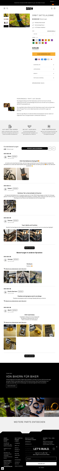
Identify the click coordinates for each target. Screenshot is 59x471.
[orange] (46, 40)
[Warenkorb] (54, 8)
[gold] (49, 40)
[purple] (52, 40)
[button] (35, 19)
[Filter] (50, 148)
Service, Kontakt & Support (17, 449)
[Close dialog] (57, 447)
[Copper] (36, 43)
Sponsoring (18, 459)
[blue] (40, 40)
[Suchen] (7, 8)
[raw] (36, 40)
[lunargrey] (40, 43)
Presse (16, 457)
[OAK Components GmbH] (29, 8)
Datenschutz (28, 444)
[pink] (46, 43)
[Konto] (52, 8)
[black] (33, 40)
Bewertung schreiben (34, 148)
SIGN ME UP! (41, 463)
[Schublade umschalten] (4, 8)
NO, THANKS (41, 467)
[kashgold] (43, 43)
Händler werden (19, 466)
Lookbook (17, 443)
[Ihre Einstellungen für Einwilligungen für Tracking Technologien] (2, 468)
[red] (43, 40)
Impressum (28, 441)
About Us (17, 445)
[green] (33, 43)
